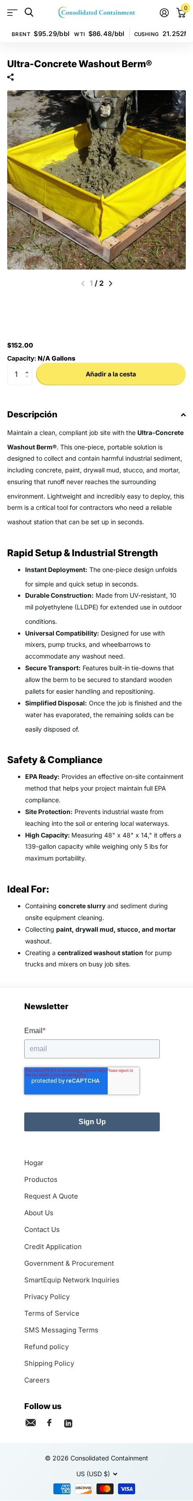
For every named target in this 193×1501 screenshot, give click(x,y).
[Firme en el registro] (164, 12)
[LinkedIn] (68, 1422)
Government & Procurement (69, 1263)
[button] (29, 366)
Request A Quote (51, 1196)
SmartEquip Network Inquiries (71, 1280)
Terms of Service (51, 1313)
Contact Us (42, 1229)
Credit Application (53, 1246)
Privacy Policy (47, 1296)
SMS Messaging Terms (61, 1330)
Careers (37, 1380)
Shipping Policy (49, 1363)
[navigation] (111, 283)
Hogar (34, 1162)
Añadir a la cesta (111, 374)
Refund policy (46, 1346)
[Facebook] (49, 1422)
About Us (38, 1212)
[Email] (30, 1422)
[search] (29, 12)
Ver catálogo (12, 12)
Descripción (32, 414)
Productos (40, 1179)
